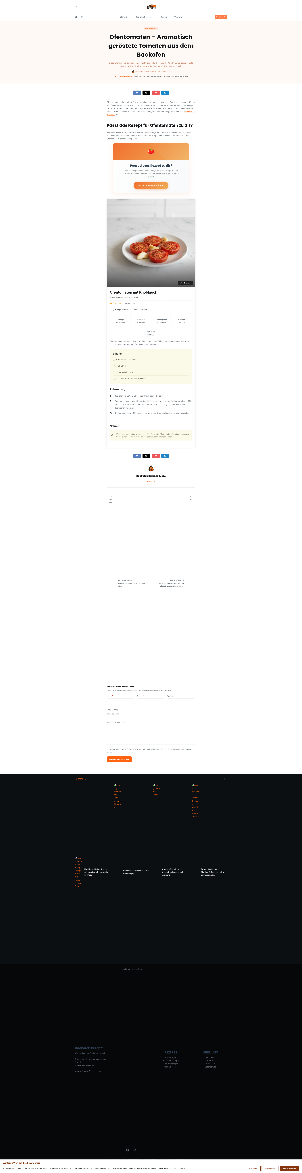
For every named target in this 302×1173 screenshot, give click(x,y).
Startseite (124, 17)
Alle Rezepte (170, 1057)
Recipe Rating (112, 710)
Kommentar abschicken (119, 759)
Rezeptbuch (220, 17)
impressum (210, 1064)
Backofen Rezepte (143, 17)
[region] (151, 1166)
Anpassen (253, 1168)
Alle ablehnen (270, 1168)
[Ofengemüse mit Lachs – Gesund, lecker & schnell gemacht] (156, 872)
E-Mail (140, 696)
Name (110, 696)
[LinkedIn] (165, 93)
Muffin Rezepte (171, 1067)
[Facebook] (137, 93)
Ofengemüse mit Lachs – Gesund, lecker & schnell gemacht (172, 872)
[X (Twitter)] (76, 17)
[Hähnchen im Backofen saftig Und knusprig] (117, 872)
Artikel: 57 (151, 481)
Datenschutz (210, 1067)
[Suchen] (76, 6)
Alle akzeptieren (289, 1168)
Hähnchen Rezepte (170, 1060)
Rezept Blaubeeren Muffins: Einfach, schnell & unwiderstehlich (212, 872)
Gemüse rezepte (151, 28)
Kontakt (164, 17)
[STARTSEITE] (115, 76)
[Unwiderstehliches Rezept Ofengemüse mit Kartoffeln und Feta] (78, 872)
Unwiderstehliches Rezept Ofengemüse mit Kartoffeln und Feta (96, 872)
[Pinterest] (82, 17)
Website (170, 696)
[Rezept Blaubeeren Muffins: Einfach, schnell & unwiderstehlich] (195, 872)
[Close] (299, 1161)
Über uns (178, 17)
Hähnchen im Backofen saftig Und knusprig (136, 872)
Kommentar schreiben (116, 722)
